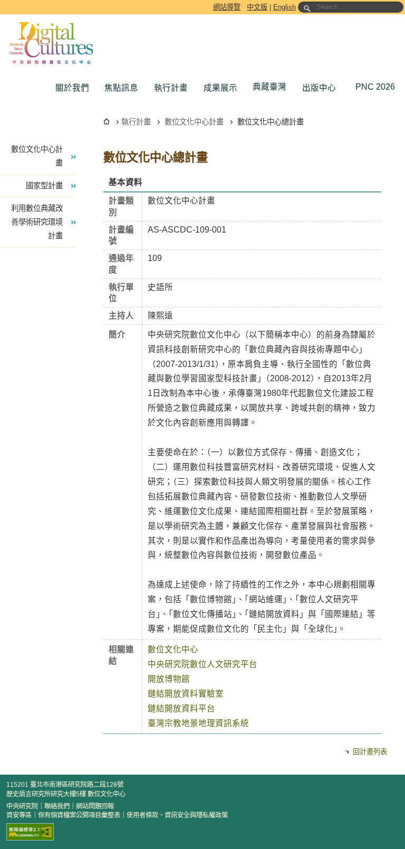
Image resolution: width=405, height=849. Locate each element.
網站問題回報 (95, 806)
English (284, 7)
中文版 (257, 7)
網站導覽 (226, 7)
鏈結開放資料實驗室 (186, 693)
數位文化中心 (173, 649)
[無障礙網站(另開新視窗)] (30, 832)
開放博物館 (169, 678)
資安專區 (19, 815)
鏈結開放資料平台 (181, 708)
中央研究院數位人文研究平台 (202, 664)
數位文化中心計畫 (194, 122)
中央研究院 (22, 806)
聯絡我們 (57, 806)
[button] (75, 88)
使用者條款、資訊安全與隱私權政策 (177, 815)
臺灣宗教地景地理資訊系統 (198, 723)
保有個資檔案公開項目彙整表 (79, 815)
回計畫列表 (370, 752)
